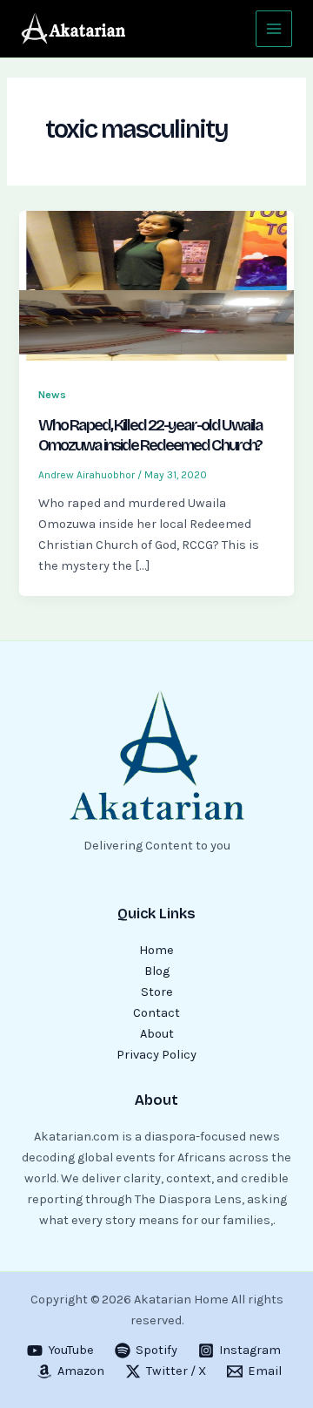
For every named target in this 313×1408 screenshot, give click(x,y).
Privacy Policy (156, 1054)
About (157, 1033)
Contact (156, 1012)
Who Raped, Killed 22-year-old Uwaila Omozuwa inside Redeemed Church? (150, 436)
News (52, 394)
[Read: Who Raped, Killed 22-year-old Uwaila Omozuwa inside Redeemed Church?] (156, 287)
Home (156, 950)
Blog (157, 971)
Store (157, 992)
